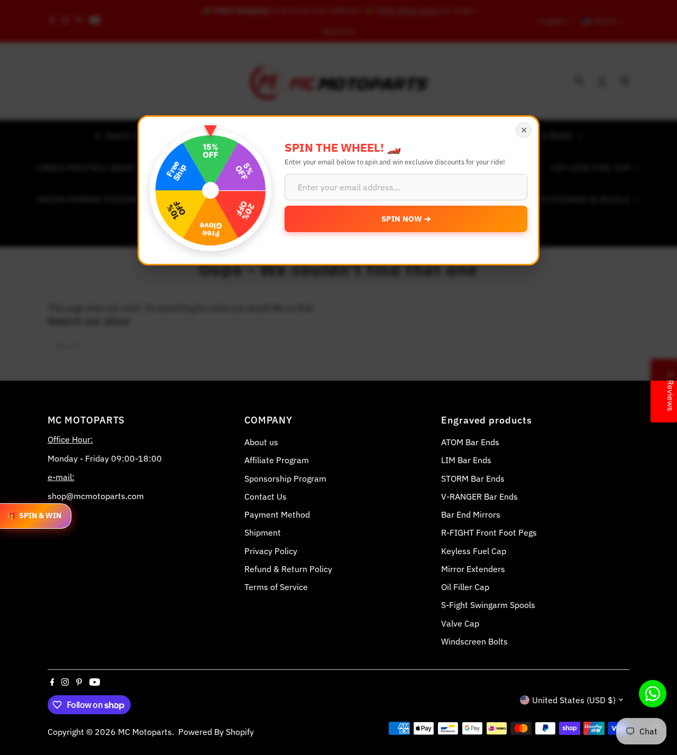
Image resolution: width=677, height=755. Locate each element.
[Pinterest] (79, 682)
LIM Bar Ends (466, 460)
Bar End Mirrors (470, 514)
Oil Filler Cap (465, 587)
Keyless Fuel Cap (473, 551)
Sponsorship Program (285, 478)
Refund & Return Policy (288, 569)
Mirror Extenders (473, 569)
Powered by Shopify (216, 731)
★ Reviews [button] (670, 390)
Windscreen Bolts (474, 641)
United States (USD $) (574, 700)
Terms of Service (276, 587)
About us (261, 442)
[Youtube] (95, 682)
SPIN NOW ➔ (406, 219)
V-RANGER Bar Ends (479, 496)
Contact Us (265, 496)
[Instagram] (65, 682)
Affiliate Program (276, 460)
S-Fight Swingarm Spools (488, 605)
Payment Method (277, 514)
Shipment (262, 532)
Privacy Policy (270, 551)
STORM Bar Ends (473, 478)
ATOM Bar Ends (470, 442)
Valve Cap (460, 623)
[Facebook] (52, 682)
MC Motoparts (145, 731)
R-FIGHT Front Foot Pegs (489, 532)
